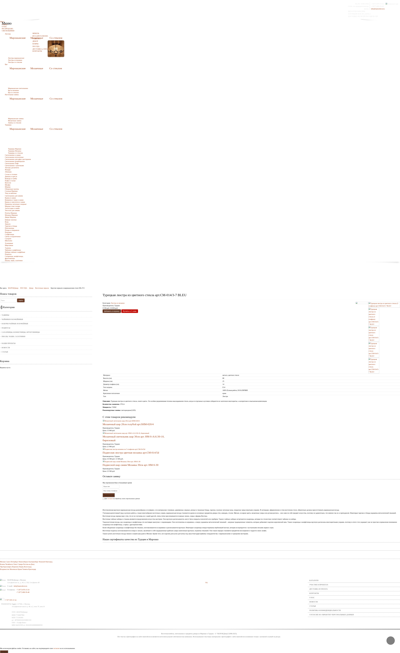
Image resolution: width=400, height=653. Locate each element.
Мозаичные (36, 68)
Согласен (4, 652)
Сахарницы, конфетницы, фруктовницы (21, 332)
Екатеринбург (33, 562)
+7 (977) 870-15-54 (22, 590)
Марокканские (18, 37)
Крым (20, 569)
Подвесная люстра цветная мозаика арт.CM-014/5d (131, 452)
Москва (2, 562)
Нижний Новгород (45, 562)
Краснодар (32, 569)
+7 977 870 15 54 (10, 600)
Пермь (21, 567)
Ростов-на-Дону (29, 564)
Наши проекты (9, 343)
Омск (15, 564)
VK (206, 583)
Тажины (5, 315)
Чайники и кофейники (12, 319)
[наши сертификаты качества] (251, 546)
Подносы (6, 328)
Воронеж (15, 567)
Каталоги (313, 580)
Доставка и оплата (318, 589)
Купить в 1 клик (129, 311)
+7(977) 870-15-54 (377, 4)
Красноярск (7, 567)
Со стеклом (56, 37)
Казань (2, 564)
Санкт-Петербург (12, 562)
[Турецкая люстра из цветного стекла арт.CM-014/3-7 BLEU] (373, 334)
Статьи (5, 352)
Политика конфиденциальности (325, 610)
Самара (20, 564)
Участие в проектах (318, 585)
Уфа (1, 567)
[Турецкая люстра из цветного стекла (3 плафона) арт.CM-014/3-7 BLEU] (384, 304)
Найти (21, 300)
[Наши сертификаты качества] (250, 546)
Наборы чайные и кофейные (15, 324)
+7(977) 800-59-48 (377, 6)
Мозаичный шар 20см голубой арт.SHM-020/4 (128, 424)
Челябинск (9, 564)
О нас (312, 597)
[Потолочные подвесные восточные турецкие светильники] (56, 48)
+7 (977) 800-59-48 (22, 592)
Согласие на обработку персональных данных (331, 615)
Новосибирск (23, 562)
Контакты (314, 593)
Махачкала (13, 569)
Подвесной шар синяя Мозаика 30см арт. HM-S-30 (130, 465)
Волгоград (27, 567)
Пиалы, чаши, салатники (13, 336)
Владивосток (4, 569)
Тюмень (25, 569)
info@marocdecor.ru (378, 9)
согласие (110, 498)
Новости (6, 348)
